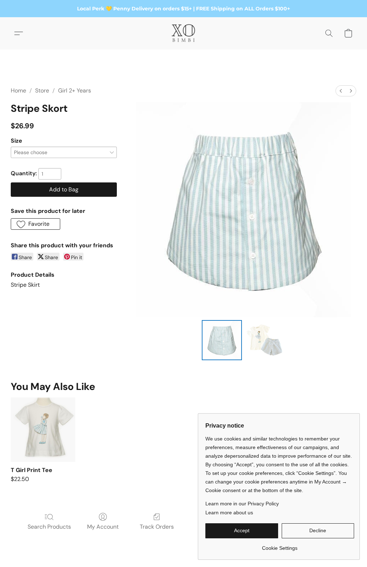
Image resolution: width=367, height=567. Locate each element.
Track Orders (157, 526)
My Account (103, 526)
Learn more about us (229, 512)
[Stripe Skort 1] (265, 340)
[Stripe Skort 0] (222, 340)
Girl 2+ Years (74, 90)
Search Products (49, 526)
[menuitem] (341, 91)
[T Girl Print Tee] (43, 429)
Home (18, 90)
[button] (183, 33)
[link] (279, 545)
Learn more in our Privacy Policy (242, 503)
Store (42, 90)
